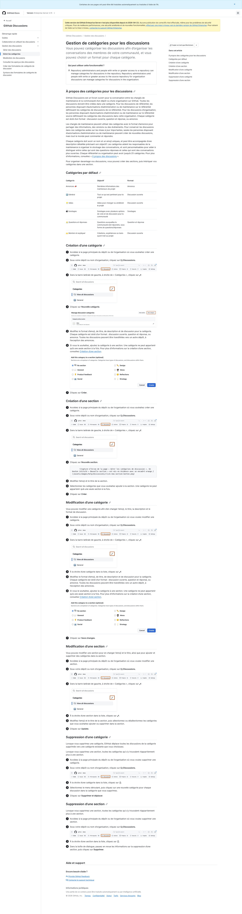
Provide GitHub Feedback (79, 876)
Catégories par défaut (82, 173)
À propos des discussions (104, 156)
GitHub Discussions (15, 25)
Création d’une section (90, 351)
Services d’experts (127, 896)
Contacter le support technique (81, 880)
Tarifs (116, 896)
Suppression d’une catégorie (87, 737)
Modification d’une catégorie (87, 502)
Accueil (8, 21)
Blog (139, 896)
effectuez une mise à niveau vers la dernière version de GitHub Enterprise (176, 25)
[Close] (235, 4)
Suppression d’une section (85, 804)
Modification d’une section (85, 646)
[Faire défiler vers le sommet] (236, 908)
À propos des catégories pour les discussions (99, 91)
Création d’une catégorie (84, 245)
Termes (88, 896)
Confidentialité (98, 896)
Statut (109, 896)
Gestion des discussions (94, 36)
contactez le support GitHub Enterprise (105, 28)
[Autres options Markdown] (196, 45)
